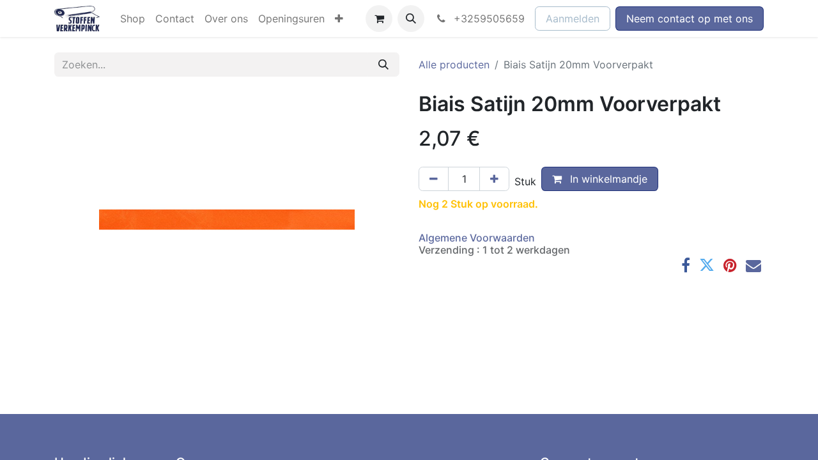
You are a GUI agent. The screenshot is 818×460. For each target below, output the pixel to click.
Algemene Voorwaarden (477, 237)
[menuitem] (132, 18)
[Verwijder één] (434, 179)
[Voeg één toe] (494, 179)
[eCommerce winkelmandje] (379, 18)
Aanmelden (572, 18)
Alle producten (454, 64)
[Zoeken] (383, 64)
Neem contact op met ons (689, 18)
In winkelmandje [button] (607, 178)
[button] (410, 18)
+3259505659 (488, 18)
